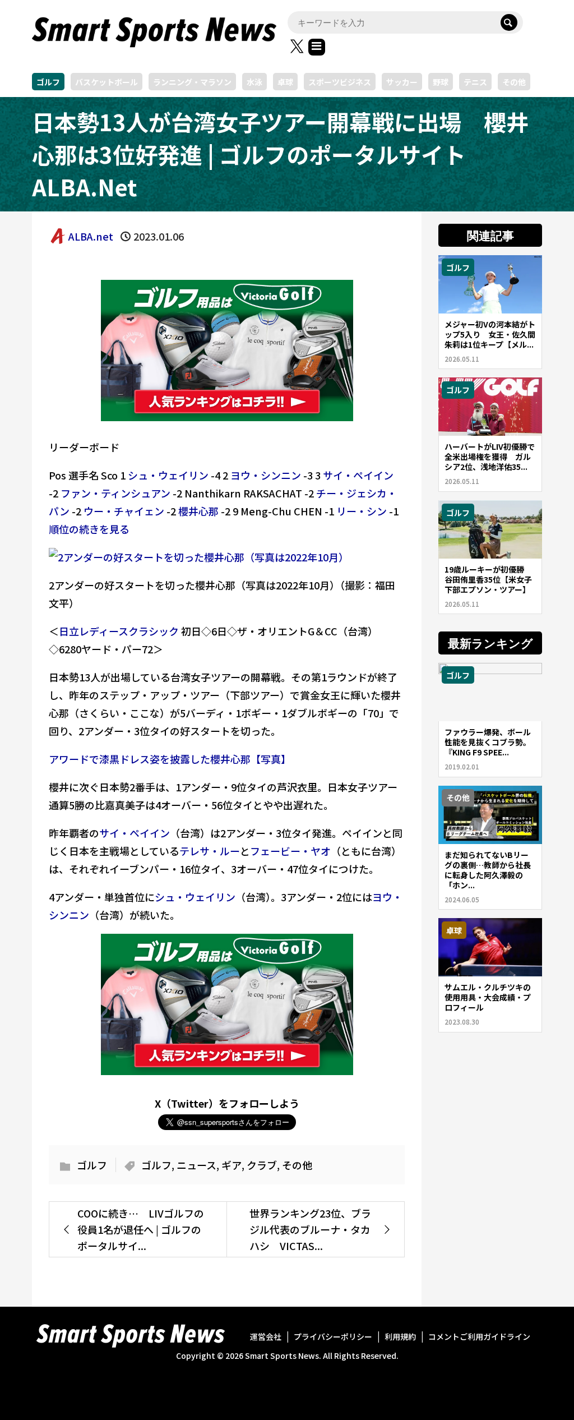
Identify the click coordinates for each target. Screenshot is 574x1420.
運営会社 (265, 1336)
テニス (475, 81)
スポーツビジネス (339, 81)
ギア (231, 1165)
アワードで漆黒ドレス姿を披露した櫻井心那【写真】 (170, 759)
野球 (440, 81)
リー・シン (361, 511)
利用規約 (400, 1336)
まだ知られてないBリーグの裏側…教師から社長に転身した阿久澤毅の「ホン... (488, 870)
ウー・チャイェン (124, 511)
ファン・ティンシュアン (115, 493)
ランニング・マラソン (192, 81)
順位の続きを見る (89, 529)
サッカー (402, 81)
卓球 (285, 81)
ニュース (196, 1165)
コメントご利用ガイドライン (479, 1336)
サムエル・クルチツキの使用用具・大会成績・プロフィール (488, 997)
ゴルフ (48, 81)
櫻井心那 (198, 511)
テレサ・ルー (209, 850)
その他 (514, 81)
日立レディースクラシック (119, 631)
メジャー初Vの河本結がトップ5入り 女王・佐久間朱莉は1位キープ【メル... (490, 334)
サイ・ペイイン (358, 475)
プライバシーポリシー (333, 1336)
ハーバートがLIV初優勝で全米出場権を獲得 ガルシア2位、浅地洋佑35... (490, 456)
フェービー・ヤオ (290, 850)
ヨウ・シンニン (265, 475)
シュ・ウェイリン (168, 475)
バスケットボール (106, 81)
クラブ (262, 1165)
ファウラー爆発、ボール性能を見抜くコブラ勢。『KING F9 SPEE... (488, 742)
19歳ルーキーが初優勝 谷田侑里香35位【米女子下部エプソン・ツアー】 (488, 579)
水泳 (254, 81)
